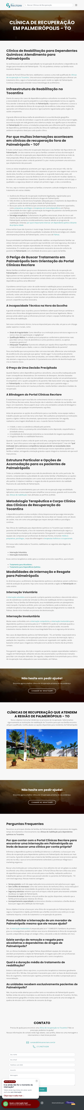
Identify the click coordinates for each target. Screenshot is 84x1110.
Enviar (42, 1089)
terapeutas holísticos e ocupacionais (58, 538)
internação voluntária (16, 597)
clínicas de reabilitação (18, 495)
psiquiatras (18, 208)
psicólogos (28, 208)
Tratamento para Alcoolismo (21, 564)
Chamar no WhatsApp (42, 691)
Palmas (56, 234)
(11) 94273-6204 (43, 1046)
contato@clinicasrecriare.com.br (42, 1042)
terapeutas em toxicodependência (47, 208)
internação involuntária (61, 621)
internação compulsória (40, 621)
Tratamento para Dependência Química (25, 567)
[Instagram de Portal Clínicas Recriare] (42, 1102)
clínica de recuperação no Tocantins (53, 1028)
